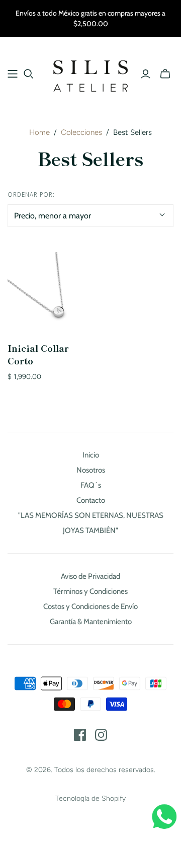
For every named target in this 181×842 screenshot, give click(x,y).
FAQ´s (90, 485)
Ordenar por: (31, 195)
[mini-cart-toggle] (165, 74)
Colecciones (81, 132)
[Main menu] (13, 74)
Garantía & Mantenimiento (91, 621)
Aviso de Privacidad (90, 576)
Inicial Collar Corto (38, 354)
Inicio (90, 455)
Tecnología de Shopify (90, 798)
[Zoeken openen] (29, 74)
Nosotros (90, 470)
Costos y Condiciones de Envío (90, 606)
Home (39, 132)
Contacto (90, 500)
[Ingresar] (145, 74)
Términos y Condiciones (90, 591)
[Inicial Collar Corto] (47, 292)
